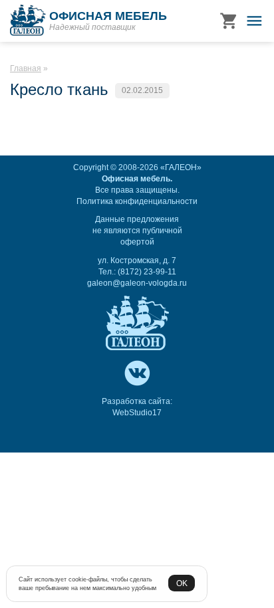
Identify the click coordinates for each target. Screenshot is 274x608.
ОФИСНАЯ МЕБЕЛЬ (108, 16)
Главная (25, 68)
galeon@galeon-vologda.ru (137, 283)
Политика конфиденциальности (137, 201)
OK (182, 583)
